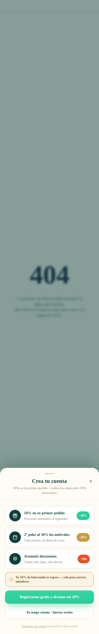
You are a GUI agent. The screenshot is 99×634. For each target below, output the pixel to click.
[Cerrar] (91, 481)
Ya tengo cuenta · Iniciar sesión (49, 612)
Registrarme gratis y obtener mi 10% (49, 597)
